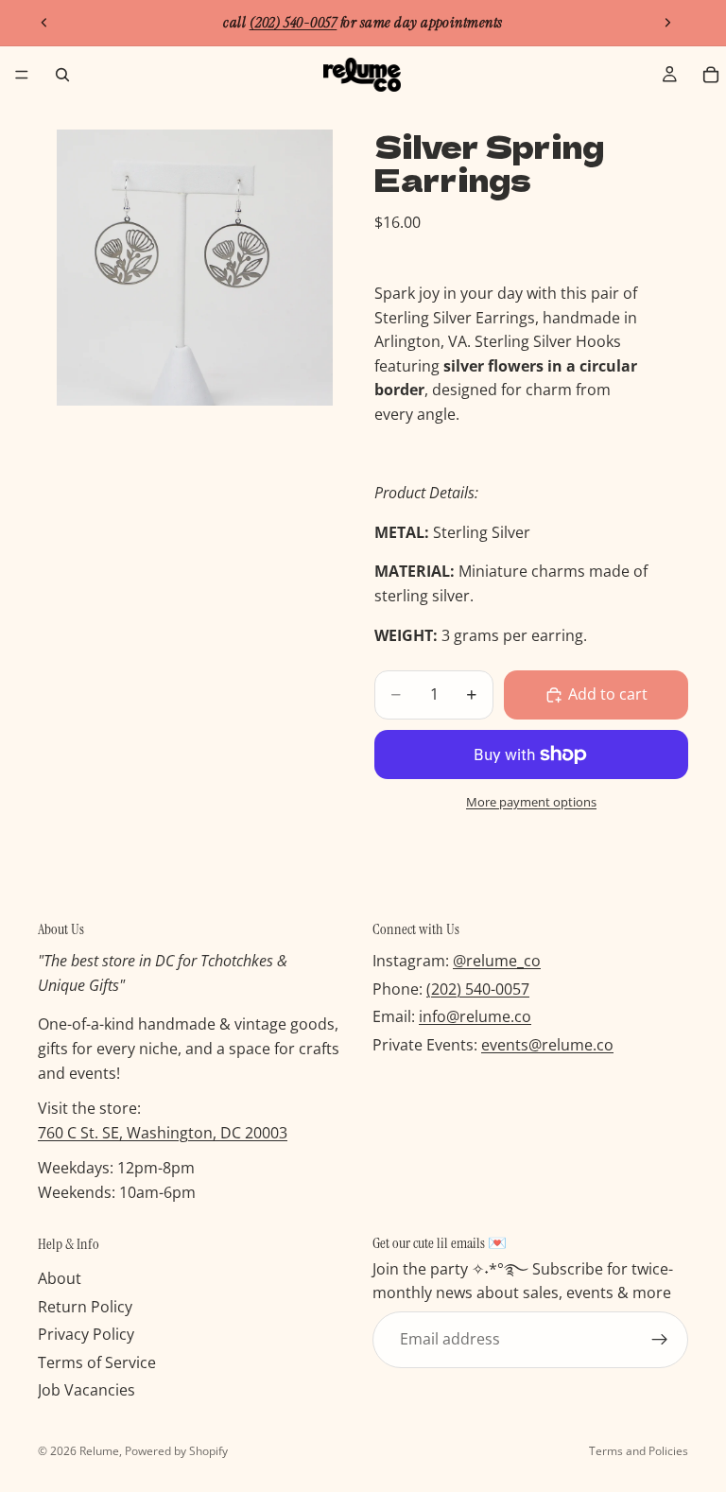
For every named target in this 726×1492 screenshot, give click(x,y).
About (59, 1278)
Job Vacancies (86, 1390)
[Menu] (21, 74)
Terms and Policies (638, 1451)
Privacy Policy (86, 1334)
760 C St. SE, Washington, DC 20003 (162, 1132)
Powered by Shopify (176, 1451)
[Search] (62, 74)
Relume (99, 1451)
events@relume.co (547, 1044)
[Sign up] (660, 1340)
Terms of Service (97, 1362)
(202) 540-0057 (477, 989)
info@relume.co (475, 1017)
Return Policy (85, 1306)
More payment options (531, 801)
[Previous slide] (44, 22)
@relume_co (497, 960)
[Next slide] (667, 22)
